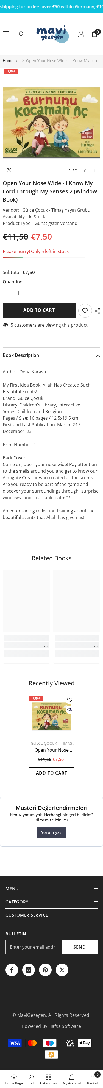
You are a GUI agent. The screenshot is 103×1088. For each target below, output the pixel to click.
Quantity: (12, 282)
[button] (85, 171)
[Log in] (81, 34)
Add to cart (39, 310)
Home (8, 60)
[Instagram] (28, 970)
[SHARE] (96, 311)
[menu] (6, 34)
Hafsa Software (65, 1026)
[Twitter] (62, 970)
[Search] (21, 34)
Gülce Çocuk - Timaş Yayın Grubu (56, 210)
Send (79, 947)
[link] (26, 645)
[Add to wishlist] (85, 311)
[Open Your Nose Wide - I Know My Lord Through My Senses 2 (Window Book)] (51, 716)
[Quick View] (70, 710)
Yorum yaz (51, 832)
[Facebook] (11, 970)
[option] (51, 122)
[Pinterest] (45, 970)
